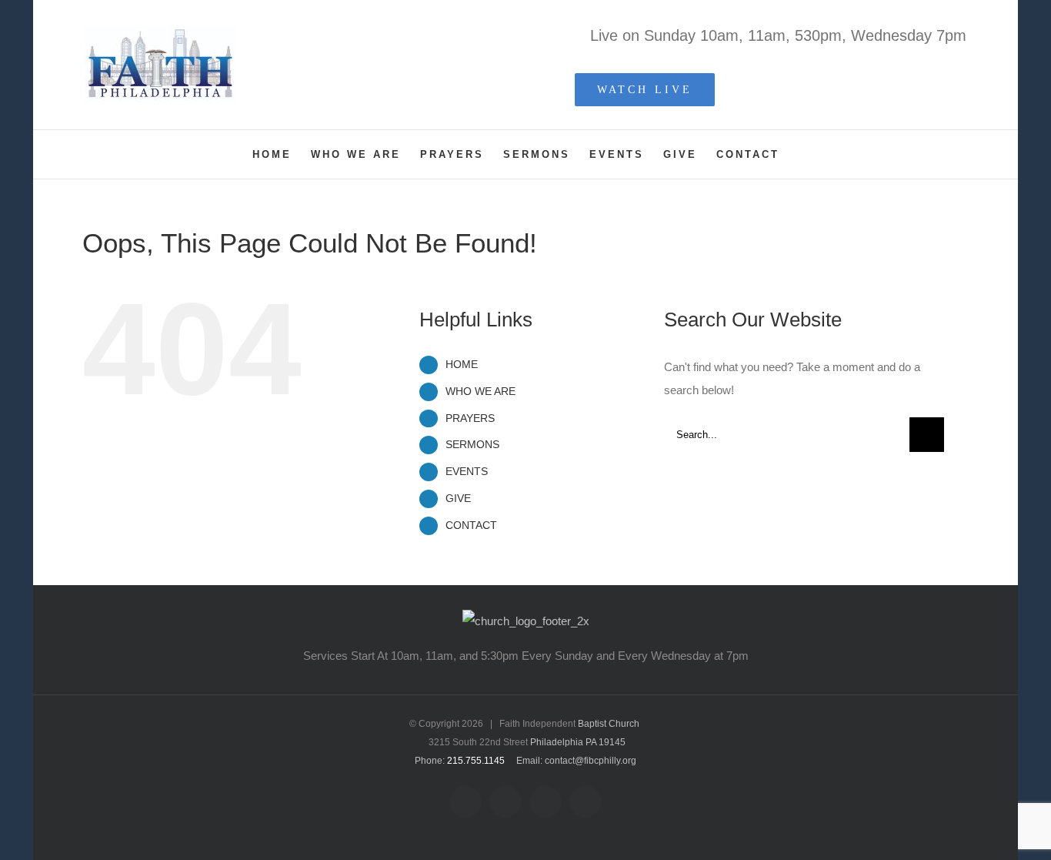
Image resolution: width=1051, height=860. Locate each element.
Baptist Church (608, 723)
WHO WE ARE (480, 391)
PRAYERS (470, 418)
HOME (461, 364)
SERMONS (472, 444)
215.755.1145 (476, 760)
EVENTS (466, 471)
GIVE (458, 498)
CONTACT (471, 525)
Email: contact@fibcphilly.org (576, 760)
